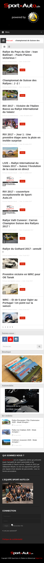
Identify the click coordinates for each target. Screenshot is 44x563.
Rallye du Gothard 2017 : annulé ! (22, 250)
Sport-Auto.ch (7, 460)
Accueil (10, 41)
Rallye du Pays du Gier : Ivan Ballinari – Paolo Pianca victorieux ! (20, 54)
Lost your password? (10, 531)
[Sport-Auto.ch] (22, 6)
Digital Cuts (39, 558)
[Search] (39, 346)
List (9, 47)
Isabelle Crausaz (12, 61)
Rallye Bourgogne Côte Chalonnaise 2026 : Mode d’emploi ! (25, 421)
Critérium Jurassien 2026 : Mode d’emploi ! (24, 441)
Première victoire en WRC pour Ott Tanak (21, 276)
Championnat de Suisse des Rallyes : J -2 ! (20, 82)
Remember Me (18, 526)
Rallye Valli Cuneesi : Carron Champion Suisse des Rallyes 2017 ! (21, 223)
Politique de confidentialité (12, 539)
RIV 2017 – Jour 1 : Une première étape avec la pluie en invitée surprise (21, 137)
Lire (22, 70)
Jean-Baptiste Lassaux (13, 281)
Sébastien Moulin (12, 144)
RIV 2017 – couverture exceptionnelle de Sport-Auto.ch (17, 194)
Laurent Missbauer (12, 115)
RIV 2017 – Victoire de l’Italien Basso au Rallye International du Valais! (21, 108)
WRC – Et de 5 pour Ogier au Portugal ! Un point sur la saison (20, 302)
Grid (4, 47)
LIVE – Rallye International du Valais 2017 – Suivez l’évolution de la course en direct (22, 166)
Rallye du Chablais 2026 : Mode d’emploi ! (24, 431)
